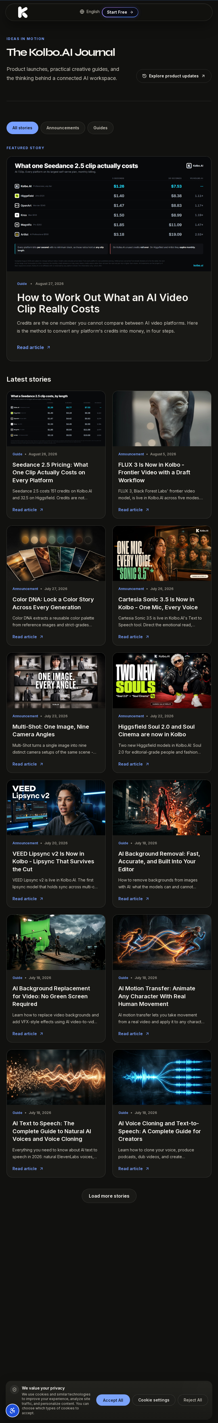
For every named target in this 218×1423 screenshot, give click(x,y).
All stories (22, 127)
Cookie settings (153, 1399)
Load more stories (109, 1196)
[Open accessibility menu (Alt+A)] (12, 1410)
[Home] (23, 12)
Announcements (63, 127)
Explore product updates (174, 75)
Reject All (193, 1399)
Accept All (113, 1400)
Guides (100, 127)
